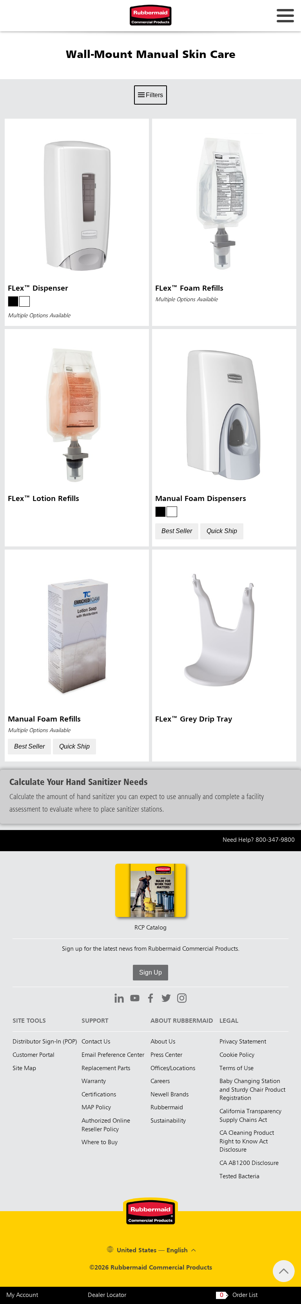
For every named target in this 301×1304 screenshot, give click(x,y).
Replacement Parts (106, 1068)
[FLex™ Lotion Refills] (77, 437)
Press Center (166, 1055)
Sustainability (168, 1121)
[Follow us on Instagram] (182, 999)
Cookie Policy (236, 1055)
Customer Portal (33, 1055)
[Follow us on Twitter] (166, 999)
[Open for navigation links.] (285, 15)
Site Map (24, 1068)
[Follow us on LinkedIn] (119, 999)
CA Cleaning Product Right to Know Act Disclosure (246, 1141)
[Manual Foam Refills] (77, 655)
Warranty (94, 1081)
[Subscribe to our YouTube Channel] (135, 999)
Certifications (99, 1095)
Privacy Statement (242, 1042)
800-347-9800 (275, 840)
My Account (22, 1295)
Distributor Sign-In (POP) (45, 1042)
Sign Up (150, 972)
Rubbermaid (166, 1108)
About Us (162, 1042)
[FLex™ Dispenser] (77, 222)
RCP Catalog (150, 928)
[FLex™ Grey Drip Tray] (224, 655)
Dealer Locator (107, 1295)
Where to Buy (100, 1142)
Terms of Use (236, 1068)
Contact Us (96, 1042)
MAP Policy (96, 1108)
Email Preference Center (113, 1055)
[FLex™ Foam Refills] (224, 222)
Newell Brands (169, 1095)
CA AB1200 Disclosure (249, 1163)
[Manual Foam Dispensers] (224, 437)
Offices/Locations (172, 1068)
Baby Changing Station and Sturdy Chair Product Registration (252, 1089)
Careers (160, 1081)
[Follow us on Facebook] (150, 999)
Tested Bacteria (239, 1177)
